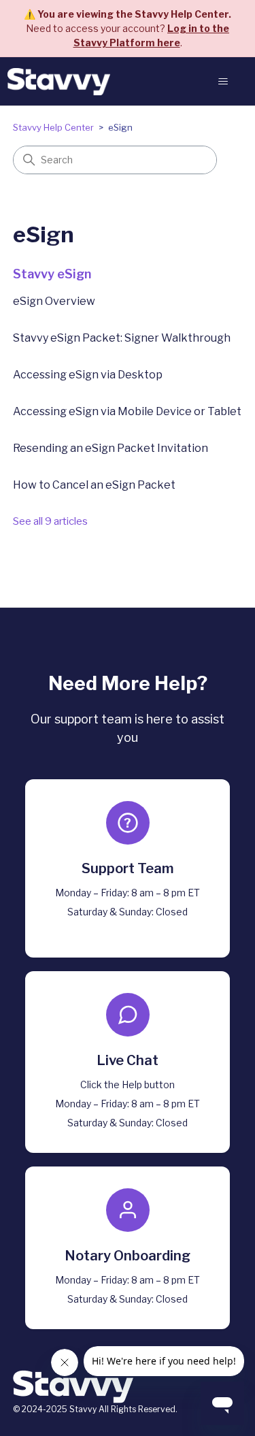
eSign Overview (54, 301)
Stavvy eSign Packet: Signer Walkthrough (122, 337)
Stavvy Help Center (53, 127)
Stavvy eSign (52, 274)
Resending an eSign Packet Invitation (110, 448)
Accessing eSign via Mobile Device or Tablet (127, 411)
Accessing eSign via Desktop (88, 374)
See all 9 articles (50, 521)
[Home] (58, 81)
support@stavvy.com (127, 927)
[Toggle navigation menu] (223, 82)
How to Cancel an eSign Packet (94, 484)
